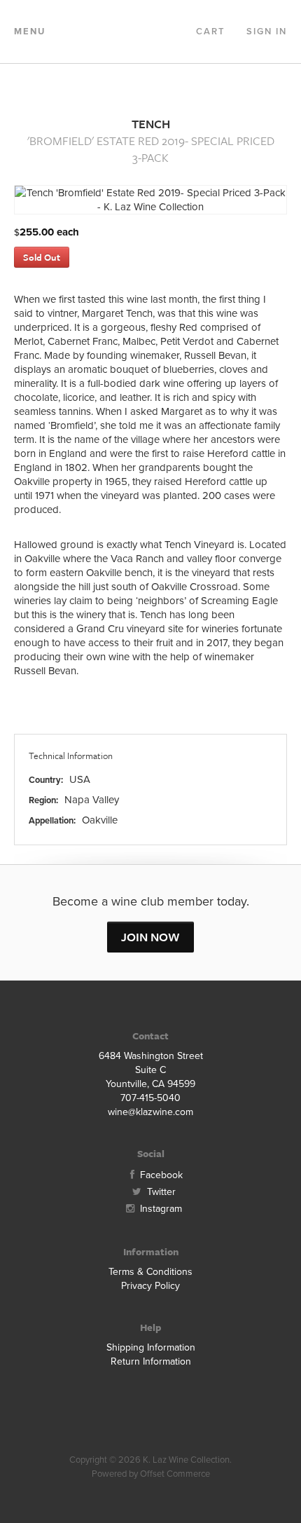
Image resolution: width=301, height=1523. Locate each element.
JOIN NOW (150, 936)
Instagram (159, 1209)
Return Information (151, 1361)
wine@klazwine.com (150, 1112)
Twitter (160, 1192)
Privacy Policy (150, 1286)
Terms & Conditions (150, 1272)
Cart (210, 31)
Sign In (266, 31)
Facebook (160, 1175)
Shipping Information (150, 1347)
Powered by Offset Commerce (151, 1474)
